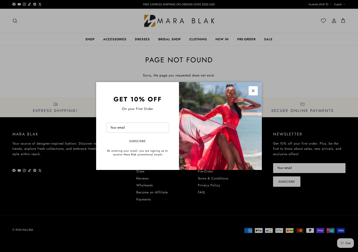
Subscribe (137, 141)
